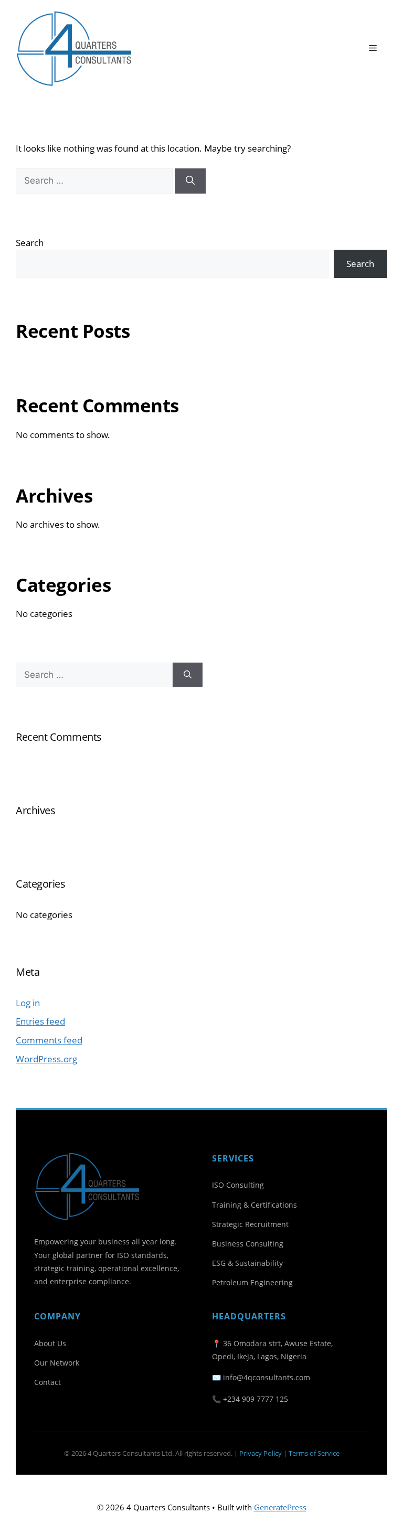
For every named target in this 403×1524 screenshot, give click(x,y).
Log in (28, 1003)
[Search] (190, 181)
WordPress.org (46, 1059)
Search (30, 243)
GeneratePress (280, 1507)
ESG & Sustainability (247, 1263)
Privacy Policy (260, 1453)
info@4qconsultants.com (266, 1377)
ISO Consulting (238, 1185)
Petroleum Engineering (252, 1282)
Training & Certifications (254, 1205)
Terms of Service (314, 1453)
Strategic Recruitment (250, 1224)
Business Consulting (247, 1244)
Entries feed (40, 1021)
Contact (47, 1382)
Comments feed (49, 1040)
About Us (50, 1343)
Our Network (56, 1363)
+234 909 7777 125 (255, 1399)
